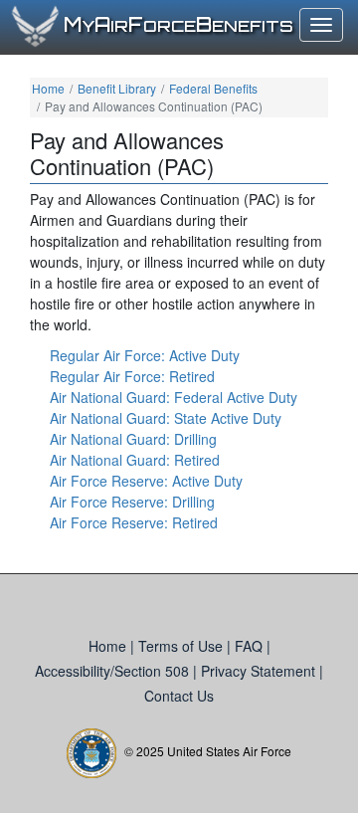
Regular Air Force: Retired (132, 376)
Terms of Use (182, 646)
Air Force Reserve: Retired (134, 522)
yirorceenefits (178, 26)
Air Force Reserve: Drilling (132, 501)
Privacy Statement (260, 671)
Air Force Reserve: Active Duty (146, 481)
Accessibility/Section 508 (114, 671)
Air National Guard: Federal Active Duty (173, 397)
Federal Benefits (213, 88)
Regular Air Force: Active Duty (145, 355)
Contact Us (179, 696)
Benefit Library (117, 88)
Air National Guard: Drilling (133, 439)
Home (48, 88)
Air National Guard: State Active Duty (165, 418)
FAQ (251, 646)
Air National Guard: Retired (135, 460)
